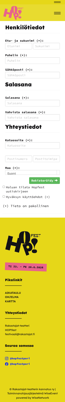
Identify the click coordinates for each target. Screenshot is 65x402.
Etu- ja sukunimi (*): (24, 41)
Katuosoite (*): (19, 140)
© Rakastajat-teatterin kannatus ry (32, 389)
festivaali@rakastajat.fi (20, 334)
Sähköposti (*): (19, 70)
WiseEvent (51, 393)
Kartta (10, 301)
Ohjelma (11, 297)
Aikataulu (13, 292)
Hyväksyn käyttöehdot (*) (28, 197)
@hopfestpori (20, 358)
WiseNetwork (40, 397)
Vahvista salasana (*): (25, 112)
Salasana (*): (17, 98)
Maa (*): (12, 168)
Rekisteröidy (42, 180)
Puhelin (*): (16, 55)
